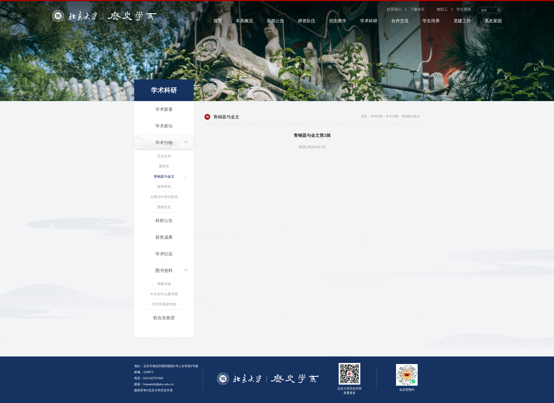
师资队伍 (306, 20)
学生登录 (463, 9)
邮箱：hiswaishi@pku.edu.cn (154, 384)
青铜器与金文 (164, 176)
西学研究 (164, 187)
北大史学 (164, 156)
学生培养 (431, 20)
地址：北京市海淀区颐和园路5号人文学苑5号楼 (166, 366)
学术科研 (368, 20)
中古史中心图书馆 (164, 294)
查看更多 (349, 393)
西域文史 (164, 207)
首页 (217, 20)
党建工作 (462, 20)
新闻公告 (275, 20)
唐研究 (164, 166)
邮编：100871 (144, 372)
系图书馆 (164, 284)
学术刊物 (392, 116)
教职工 (442, 9)
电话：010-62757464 (148, 378)
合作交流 (400, 20)
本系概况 (244, 20)
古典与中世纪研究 (164, 197)
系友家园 (493, 20)
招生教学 (337, 20)
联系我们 (394, 9)
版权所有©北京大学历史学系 (153, 390)
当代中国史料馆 (164, 304)
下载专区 (417, 9)
